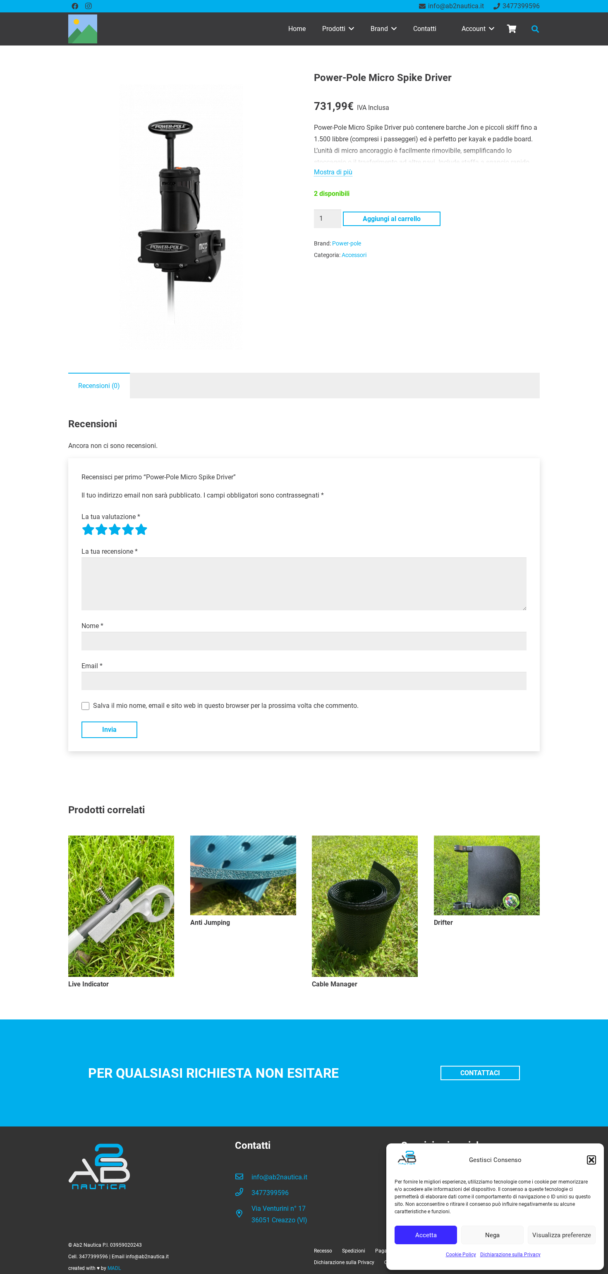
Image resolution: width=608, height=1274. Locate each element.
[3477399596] (243, 1193)
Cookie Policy (461, 1254)
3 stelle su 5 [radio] (114, 529)
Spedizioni (353, 1251)
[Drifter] (487, 875)
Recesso (323, 1251)
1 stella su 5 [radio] (88, 529)
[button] (591, 1160)
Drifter (443, 922)
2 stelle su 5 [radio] (101, 529)
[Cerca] (535, 29)
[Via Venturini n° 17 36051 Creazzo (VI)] (243, 1214)
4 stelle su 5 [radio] (127, 529)
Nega (492, 1235)
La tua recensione (109, 551)
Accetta (426, 1235)
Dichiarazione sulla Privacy (510, 1254)
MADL (114, 1268)
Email (92, 666)
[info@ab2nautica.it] (243, 1177)
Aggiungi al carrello (392, 219)
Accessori (354, 255)
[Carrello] (512, 29)
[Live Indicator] (121, 906)
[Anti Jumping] (243, 875)
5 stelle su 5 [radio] (141, 529)
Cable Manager (334, 984)
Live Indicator (88, 984)
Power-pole (346, 243)
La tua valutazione (110, 517)
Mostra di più (333, 172)
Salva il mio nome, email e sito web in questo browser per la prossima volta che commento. (226, 706)
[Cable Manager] (365, 906)
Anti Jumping (210, 922)
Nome (92, 626)
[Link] (82, 28)
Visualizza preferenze (561, 1235)
